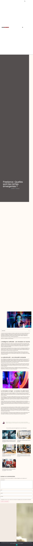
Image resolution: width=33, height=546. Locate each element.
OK (16, 544)
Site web (1, 496)
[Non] (31, 543)
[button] (22, 27)
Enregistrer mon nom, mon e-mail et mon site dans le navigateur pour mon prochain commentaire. (16, 499)
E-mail (1, 493)
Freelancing (17, 188)
